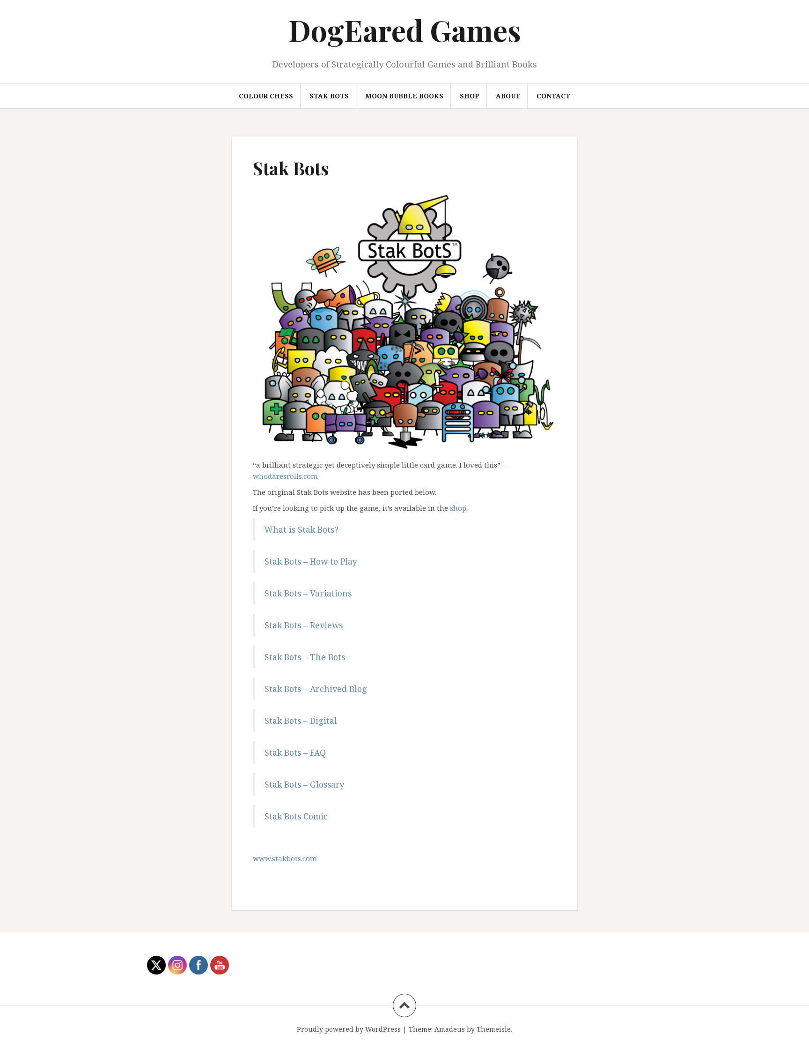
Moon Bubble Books (404, 95)
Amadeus (449, 1029)
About (508, 95)
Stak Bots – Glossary (305, 784)
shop (458, 508)
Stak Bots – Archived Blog (316, 688)
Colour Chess (266, 95)
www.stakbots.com (285, 858)
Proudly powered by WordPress (349, 1029)
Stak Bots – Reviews (304, 625)
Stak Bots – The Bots (305, 656)
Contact (553, 95)
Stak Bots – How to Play (311, 561)
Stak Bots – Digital (301, 720)
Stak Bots (329, 95)
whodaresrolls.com (285, 476)
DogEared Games (404, 29)
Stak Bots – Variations (308, 593)
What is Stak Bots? (301, 529)
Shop (469, 95)
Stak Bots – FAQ (295, 752)
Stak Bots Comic (296, 816)
